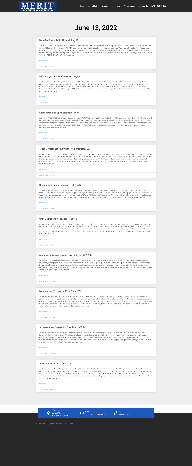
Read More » (43, 60)
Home (81, 6)
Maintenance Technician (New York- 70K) (60, 291)
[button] (168, 6)
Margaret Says (129, 6)
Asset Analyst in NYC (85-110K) (55, 363)
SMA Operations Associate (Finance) (58, 219)
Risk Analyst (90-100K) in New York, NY (59, 76)
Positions (116, 6)
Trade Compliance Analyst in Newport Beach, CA (64, 148)
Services (105, 6)
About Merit (92, 6)
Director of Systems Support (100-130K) (60, 185)
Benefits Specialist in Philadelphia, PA (58, 40)
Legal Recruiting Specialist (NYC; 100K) (59, 112)
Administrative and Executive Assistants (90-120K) (65, 255)
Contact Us (143, 6)
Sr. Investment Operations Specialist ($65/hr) (62, 327)
